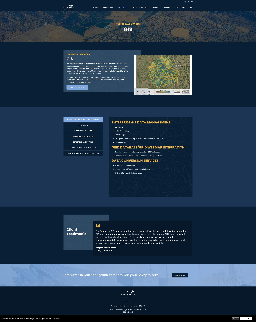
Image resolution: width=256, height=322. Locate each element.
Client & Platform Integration (83, 147)
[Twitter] (188, 2)
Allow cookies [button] (246, 319)
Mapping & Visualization (83, 136)
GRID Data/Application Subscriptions (83, 153)
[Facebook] (185, 2)
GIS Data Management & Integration (83, 119)
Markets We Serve (140, 7)
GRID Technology (77, 87)
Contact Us (180, 7)
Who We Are (108, 7)
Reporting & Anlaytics (83, 142)
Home (95, 7)
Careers (166, 7)
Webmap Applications (83, 131)
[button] (137, 91)
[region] (163, 75)
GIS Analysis (83, 125)
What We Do (123, 7)
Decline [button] (235, 319)
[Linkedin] (191, 2)
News (155, 7)
